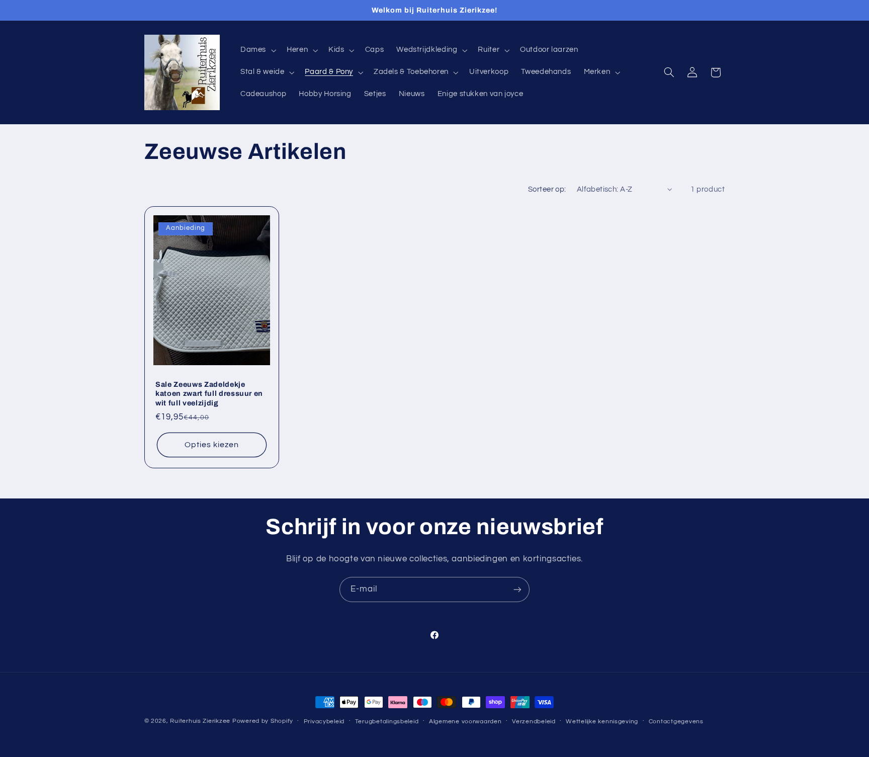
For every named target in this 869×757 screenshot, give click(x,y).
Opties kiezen (211, 445)
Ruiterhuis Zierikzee (200, 721)
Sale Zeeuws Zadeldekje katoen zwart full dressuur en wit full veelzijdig (209, 393)
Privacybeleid (324, 721)
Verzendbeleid (534, 721)
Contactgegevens (676, 721)
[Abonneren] (517, 589)
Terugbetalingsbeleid (387, 721)
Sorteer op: (547, 189)
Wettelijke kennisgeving (602, 721)
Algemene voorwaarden (465, 721)
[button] (257, 50)
